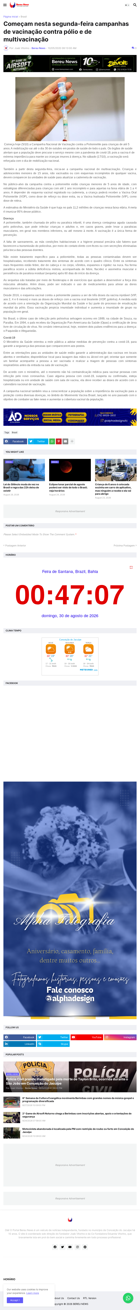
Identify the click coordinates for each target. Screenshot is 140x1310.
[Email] (65, 441)
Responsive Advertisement (70, 511)
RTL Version (89, 1298)
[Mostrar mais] (72, 441)
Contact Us (73, 1298)
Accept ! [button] (15, 1300)
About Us (59, 1298)
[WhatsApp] (52, 441)
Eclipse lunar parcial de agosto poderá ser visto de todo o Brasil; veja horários (68, 487)
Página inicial (10, 16)
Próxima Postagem (124, 545)
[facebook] (55, 1247)
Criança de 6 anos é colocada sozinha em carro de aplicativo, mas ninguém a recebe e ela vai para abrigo (113, 489)
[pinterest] (85, 1247)
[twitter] (62, 1247)
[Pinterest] (59, 441)
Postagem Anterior (15, 545)
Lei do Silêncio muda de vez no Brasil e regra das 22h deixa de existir (21, 487)
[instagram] (77, 1247)
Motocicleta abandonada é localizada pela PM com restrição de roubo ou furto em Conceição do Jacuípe (78, 1130)
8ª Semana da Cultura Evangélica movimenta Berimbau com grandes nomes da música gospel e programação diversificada (78, 1100)
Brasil (24, 16)
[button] (4, 5)
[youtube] (70, 1247)
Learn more (32, 1293)
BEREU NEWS (80, 1303)
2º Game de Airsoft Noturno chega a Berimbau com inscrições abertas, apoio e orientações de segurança (76, 1115)
